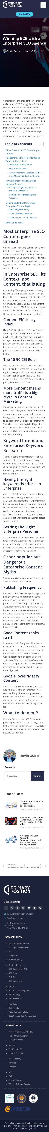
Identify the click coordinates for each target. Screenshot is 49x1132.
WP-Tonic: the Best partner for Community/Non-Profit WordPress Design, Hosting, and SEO (31, 840)
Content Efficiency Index (20, 164)
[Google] (40, 908)
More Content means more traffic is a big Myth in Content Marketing (26, 174)
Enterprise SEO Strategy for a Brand (22, 104)
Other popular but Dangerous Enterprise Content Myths (20, 204)
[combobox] (18, 776)
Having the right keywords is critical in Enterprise (22, 189)
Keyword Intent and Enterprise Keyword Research (21, 182)
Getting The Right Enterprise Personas (22, 196)
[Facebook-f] (6, 908)
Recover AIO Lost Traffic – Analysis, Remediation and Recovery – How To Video (31, 820)
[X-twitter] (12, 908)
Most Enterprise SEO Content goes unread (23, 152)
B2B (28, 303)
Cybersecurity (9, 303)
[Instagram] (23, 908)
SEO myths (12, 581)
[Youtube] (29, 908)
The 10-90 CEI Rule (18, 168)
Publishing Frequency (19, 209)
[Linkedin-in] (17, 908)
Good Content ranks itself (21, 213)
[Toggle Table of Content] (40, 144)
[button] (43, 5)
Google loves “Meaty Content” (23, 217)
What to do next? (14, 222)
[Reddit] (34, 908)
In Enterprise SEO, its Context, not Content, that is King (23, 159)
